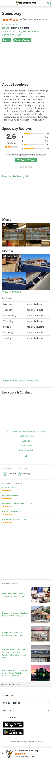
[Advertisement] (26, 61)
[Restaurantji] (26, 2)
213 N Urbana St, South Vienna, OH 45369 (26, 431)
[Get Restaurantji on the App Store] (13, 724)
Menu (6, 40)
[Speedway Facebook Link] (26, 456)
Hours (5, 28)
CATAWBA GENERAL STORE (14, 519)
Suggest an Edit (26, 450)
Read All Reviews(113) (15, 176)
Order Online (22, 40)
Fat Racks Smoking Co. (12, 511)
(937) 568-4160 (11, 35)
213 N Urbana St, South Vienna (20, 31)
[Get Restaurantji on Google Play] (13, 732)
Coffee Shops (11, 24)
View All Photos (11, 291)
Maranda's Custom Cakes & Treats (17, 503)
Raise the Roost (9, 487)
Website (26, 441)
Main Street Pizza (10, 495)
